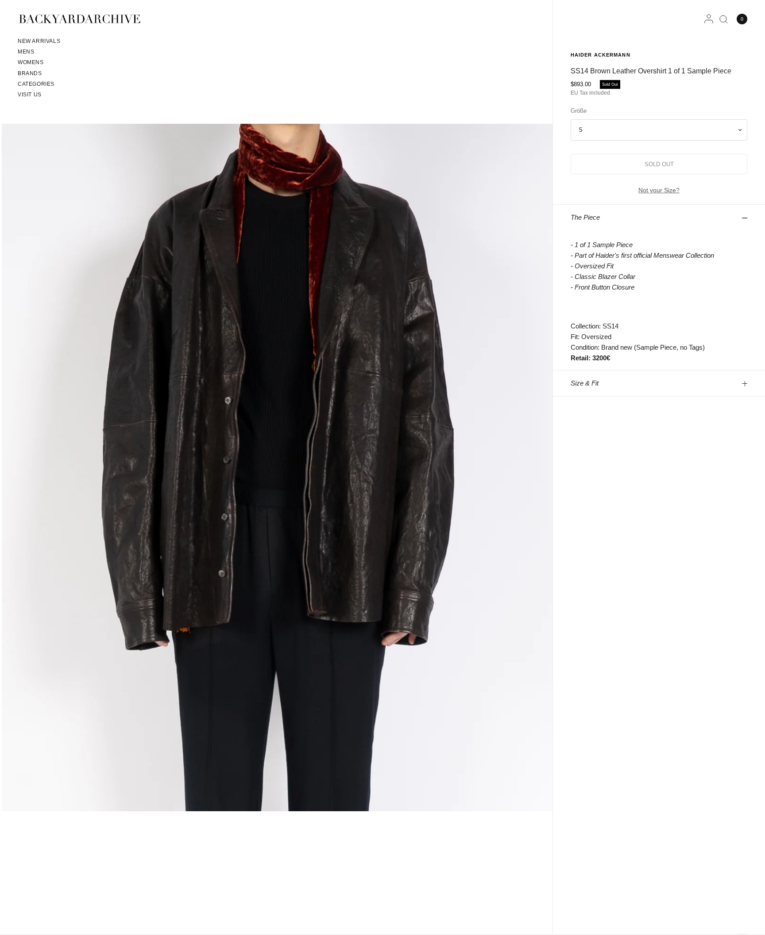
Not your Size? (659, 190)
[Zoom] (277, 467)
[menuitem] (39, 42)
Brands (30, 73)
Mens (26, 52)
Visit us (30, 95)
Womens (31, 62)
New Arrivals (39, 41)
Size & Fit (585, 383)
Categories (36, 84)
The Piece (585, 217)
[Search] (723, 19)
